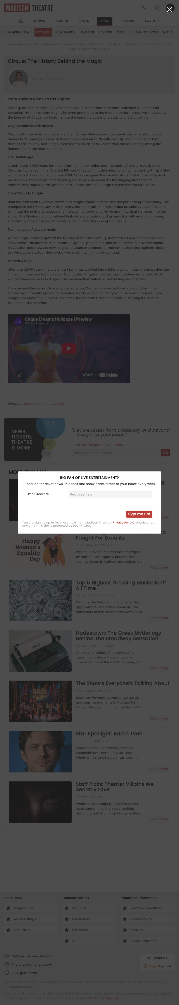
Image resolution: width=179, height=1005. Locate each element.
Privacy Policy (123, 522)
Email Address (38, 494)
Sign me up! (139, 514)
